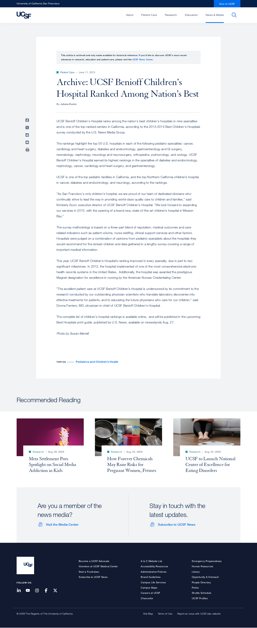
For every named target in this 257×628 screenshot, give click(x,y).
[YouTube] (30, 590)
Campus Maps (149, 587)
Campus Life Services (153, 582)
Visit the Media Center (62, 524)
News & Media (215, 15)
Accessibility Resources (154, 566)
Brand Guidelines (150, 576)
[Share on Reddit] (28, 135)
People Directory (201, 582)
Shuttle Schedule (201, 592)
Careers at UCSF (150, 592)
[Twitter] (57, 590)
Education (191, 15)
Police (195, 587)
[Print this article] (28, 150)
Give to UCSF (227, 3)
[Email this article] (28, 142)
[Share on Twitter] (28, 128)
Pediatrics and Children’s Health (97, 361)
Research (171, 15)
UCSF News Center (142, 59)
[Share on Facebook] (28, 120)
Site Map (148, 613)
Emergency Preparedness (207, 561)
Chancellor (147, 598)
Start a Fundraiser (89, 571)
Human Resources (202, 566)
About (129, 15)
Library (196, 571)
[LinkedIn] (21, 590)
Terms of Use (165, 613)
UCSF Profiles (200, 598)
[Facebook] (48, 590)
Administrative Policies (153, 571)
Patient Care (149, 15)
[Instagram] (39, 590)
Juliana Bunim (68, 104)
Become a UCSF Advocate (94, 561)
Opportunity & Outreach (205, 576)
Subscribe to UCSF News (176, 524)
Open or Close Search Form (234, 15)
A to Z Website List (151, 561)
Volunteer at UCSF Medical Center (98, 566)
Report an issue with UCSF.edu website (198, 613)
